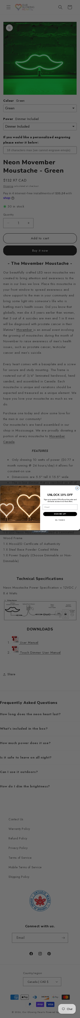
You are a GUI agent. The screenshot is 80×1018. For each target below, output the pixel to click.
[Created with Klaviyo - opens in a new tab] (40, 531)
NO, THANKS (60, 520)
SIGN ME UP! (60, 514)
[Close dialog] (77, 488)
